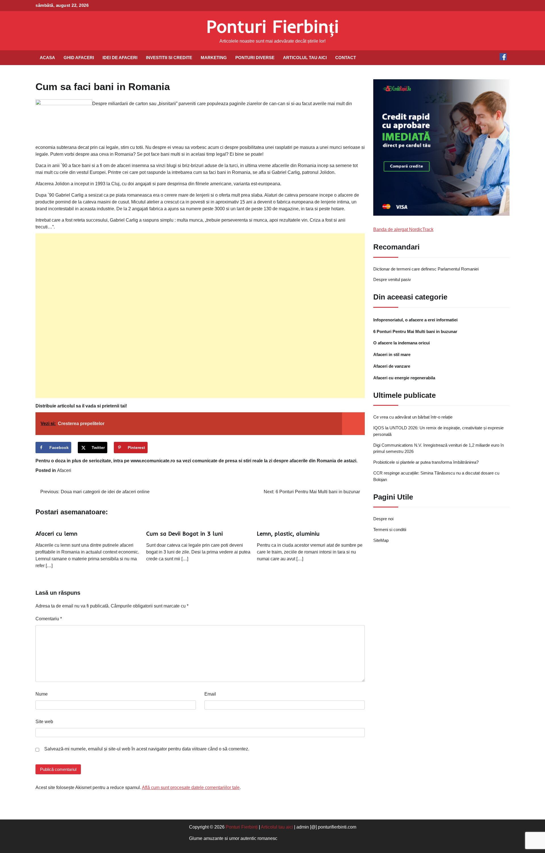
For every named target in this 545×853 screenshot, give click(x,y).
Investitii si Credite (169, 57)
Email (210, 694)
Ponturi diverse (254, 57)
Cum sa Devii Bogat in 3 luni (184, 533)
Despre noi (383, 519)
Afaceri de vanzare (391, 366)
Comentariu (48, 618)
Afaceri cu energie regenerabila (404, 377)
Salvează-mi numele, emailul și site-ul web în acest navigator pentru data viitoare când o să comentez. (146, 748)
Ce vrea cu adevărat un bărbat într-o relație (412, 417)
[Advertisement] (200, 315)
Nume (41, 694)
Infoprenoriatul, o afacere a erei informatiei (415, 319)
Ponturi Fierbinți (272, 26)
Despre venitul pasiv (392, 279)
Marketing (214, 57)
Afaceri (64, 470)
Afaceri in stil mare (391, 354)
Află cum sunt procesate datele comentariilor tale (191, 787)
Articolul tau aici (305, 57)
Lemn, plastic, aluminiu (288, 533)
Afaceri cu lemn (56, 533)
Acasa (47, 57)
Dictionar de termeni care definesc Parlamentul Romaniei (426, 269)
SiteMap (381, 540)
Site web (44, 721)
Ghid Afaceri (79, 57)
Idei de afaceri (119, 57)
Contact (345, 57)
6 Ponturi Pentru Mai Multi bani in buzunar (415, 331)
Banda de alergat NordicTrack (403, 229)
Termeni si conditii (389, 529)
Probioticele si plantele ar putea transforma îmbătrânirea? (426, 462)
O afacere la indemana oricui (401, 343)
